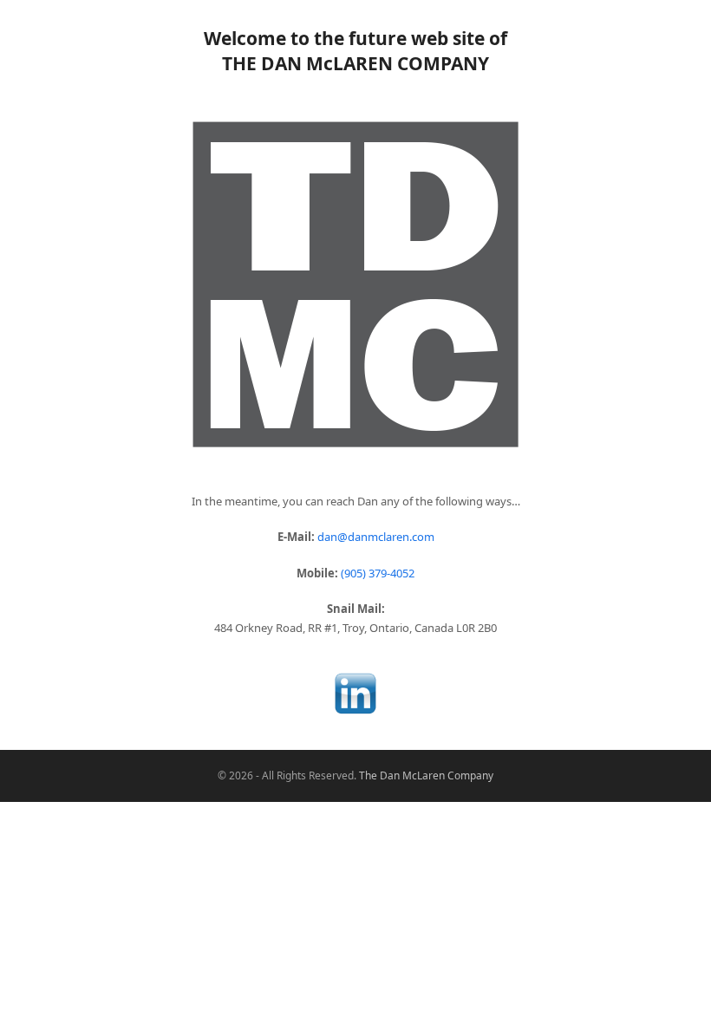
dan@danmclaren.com (375, 536)
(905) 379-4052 (377, 573)
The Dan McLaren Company (426, 775)
